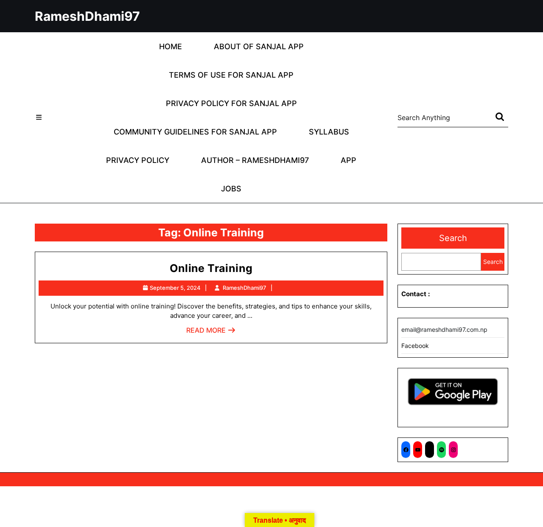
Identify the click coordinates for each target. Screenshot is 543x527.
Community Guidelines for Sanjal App (195, 131)
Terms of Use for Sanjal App (231, 74)
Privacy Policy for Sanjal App (231, 103)
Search (453, 238)
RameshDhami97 (87, 16)
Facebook (415, 345)
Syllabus (329, 131)
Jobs (231, 188)
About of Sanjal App (259, 46)
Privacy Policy (137, 160)
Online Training (211, 268)
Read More (211, 332)
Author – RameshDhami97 (255, 160)
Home (170, 46)
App (348, 160)
